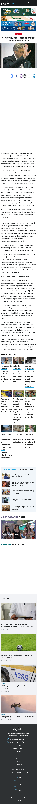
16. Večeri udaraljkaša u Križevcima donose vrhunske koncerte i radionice (23, 508)
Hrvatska (18, 34)
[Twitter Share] (25, 76)
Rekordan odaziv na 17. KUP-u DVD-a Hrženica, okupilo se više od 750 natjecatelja (23, 491)
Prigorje (18, 751)
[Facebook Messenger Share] (12, 76)
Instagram (20, 784)
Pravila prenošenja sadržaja (18, 772)
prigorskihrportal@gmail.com (20, 742)
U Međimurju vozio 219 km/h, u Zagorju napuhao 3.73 (21, 475)
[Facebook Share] (16, 76)
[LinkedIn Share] (33, 76)
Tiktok (20, 790)
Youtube (20, 787)
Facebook (20, 781)
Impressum (18, 764)
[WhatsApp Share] (29, 76)
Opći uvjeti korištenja (18, 770)
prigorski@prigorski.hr (17, 739)
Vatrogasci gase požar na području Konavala (17, 717)
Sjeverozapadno (18, 748)
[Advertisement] (18, 96)
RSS (20, 778)
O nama (18, 759)
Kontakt (18, 767)
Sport (18, 754)
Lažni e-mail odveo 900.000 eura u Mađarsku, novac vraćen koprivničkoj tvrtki (23, 483)
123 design (18, 800)
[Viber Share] (21, 76)
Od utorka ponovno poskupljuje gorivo (22, 500)
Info (18, 761)
